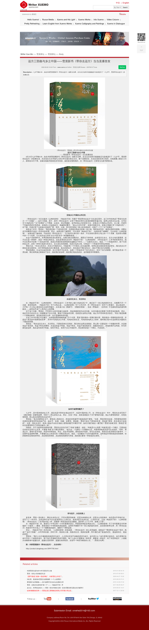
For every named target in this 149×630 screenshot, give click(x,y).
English (126, 2)
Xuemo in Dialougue (116, 23)
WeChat (122, 67)
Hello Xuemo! (33, 19)
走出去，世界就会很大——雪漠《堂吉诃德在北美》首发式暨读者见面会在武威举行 (55, 588)
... (45, 576)
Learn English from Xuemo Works (57, 23)
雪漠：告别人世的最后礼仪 (36, 573)
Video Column (113, 19)
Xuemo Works (84, 19)
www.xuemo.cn (62, 67)
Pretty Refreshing (31, 23)
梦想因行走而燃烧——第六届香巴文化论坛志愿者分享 (45, 582)
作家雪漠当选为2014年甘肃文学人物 (39, 571)
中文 (118, 2)
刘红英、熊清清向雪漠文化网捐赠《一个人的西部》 (44, 579)
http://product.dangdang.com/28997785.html (42, 549)
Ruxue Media (48, 19)
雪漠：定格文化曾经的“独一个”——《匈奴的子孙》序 (45, 585)
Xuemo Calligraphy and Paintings (89, 23)
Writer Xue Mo (27, 54)
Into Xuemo (99, 19)
